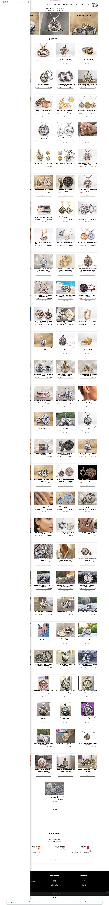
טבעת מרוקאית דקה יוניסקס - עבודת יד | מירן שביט (65, 638)
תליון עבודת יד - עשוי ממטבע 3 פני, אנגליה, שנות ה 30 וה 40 (43, 322)
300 (59, 61)
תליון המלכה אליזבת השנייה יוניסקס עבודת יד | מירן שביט (66, 770)
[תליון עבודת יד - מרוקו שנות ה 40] (87, 136)
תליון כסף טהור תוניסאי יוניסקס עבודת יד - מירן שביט (65, 717)
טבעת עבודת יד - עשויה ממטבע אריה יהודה (65, 84)
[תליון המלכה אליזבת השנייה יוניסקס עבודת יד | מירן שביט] (66, 768)
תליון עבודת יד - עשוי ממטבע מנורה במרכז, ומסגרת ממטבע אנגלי (88, 269)
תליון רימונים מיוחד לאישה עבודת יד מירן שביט (88, 559)
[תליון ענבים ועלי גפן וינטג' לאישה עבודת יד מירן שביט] (65, 610)
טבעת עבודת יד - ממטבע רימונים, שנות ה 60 (87, 322)
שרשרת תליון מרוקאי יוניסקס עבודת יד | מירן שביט (87, 770)
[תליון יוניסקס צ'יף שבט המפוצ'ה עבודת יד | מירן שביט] (43, 662)
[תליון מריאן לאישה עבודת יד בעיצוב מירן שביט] (88, 742)
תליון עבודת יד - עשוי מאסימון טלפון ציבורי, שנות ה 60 (43, 269)
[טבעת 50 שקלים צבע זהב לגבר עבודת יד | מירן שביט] (43, 742)
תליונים (71, 4)
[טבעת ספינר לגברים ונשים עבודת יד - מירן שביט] (43, 452)
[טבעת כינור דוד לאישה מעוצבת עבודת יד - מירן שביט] (87, 373)
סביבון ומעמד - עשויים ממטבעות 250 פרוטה (43, 375)
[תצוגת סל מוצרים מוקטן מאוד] (5, 2)
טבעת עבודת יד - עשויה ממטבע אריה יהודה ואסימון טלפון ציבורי (43, 427)
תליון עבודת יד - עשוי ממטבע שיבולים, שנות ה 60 (87, 243)
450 (49, 113)
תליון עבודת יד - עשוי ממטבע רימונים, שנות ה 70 (87, 84)
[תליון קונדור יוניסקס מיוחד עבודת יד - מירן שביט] (65, 663)
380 (93, 140)
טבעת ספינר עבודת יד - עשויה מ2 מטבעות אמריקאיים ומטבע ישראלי (43, 216)
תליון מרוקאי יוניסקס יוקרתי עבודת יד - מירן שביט (43, 717)
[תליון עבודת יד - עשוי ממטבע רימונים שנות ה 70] (43, 346)
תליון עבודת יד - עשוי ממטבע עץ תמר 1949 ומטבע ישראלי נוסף (65, 58)
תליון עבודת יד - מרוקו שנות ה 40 (87, 137)
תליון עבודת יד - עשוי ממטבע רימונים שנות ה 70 (43, 348)
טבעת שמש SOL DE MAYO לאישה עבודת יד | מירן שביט (43, 770)
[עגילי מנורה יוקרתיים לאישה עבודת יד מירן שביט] (43, 557)
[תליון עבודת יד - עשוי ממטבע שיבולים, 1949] (87, 505)
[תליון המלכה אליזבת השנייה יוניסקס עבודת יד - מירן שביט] (87, 689)
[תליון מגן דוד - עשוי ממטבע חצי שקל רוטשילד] (87, 294)
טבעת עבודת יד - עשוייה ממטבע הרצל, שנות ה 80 (65, 454)
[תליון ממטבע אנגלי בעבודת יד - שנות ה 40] (65, 346)
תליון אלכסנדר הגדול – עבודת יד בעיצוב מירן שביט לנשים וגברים (65, 480)
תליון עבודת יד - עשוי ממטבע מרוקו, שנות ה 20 (87, 427)
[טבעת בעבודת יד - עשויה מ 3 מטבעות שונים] (43, 505)
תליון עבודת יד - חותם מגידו (43, 58)
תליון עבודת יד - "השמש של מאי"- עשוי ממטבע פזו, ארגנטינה (65, 269)
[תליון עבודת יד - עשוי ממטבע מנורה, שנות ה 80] (43, 188)
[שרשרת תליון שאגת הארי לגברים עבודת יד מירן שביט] (59, 819)
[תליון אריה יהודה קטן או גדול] (65, 136)
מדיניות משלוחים (54, 883)
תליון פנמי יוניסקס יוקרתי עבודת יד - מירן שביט (87, 717)
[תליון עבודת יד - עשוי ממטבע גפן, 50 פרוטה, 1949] (87, 162)
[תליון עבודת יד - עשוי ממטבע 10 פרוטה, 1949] (87, 584)
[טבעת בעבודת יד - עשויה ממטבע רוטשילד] (65, 188)
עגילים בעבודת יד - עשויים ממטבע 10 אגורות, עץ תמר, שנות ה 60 (87, 401)
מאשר (11, 902)
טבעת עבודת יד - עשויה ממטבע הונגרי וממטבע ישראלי (87, 348)
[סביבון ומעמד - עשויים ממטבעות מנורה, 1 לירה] (65, 426)
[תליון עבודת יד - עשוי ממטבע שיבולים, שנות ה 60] (87, 241)
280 (81, 87)
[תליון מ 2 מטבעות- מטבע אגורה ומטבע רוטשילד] (43, 136)
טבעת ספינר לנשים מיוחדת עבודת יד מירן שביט (87, 638)
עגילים (77, 4)
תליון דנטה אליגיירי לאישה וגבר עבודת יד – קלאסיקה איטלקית (65, 691)
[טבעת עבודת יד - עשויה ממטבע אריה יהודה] (65, 83)
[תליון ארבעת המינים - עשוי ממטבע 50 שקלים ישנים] (87, 109)
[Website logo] (95, 4)
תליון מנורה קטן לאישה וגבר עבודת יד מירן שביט (87, 612)
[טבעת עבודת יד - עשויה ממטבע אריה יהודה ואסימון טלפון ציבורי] (43, 426)
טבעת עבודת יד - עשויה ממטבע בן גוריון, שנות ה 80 (65, 585)
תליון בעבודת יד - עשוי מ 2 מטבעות (43, 611)
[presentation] (107, 822)
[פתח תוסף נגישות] (107, 892)
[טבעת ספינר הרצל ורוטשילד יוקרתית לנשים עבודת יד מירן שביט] (65, 294)
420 (37, 113)
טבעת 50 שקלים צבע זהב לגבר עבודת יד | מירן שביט (43, 744)
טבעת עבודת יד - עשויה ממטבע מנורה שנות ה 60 (42, 828)
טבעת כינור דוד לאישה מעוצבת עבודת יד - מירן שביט (87, 375)
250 (37, 351)
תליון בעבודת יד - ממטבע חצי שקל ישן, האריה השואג (87, 454)
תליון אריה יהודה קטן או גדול (65, 137)
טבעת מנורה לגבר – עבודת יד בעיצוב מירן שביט (43, 480)
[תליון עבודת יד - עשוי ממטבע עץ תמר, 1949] (65, 505)
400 (49, 403)
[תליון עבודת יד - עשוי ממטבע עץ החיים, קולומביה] (65, 320)
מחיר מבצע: (84, 61)
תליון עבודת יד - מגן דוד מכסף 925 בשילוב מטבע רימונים (65, 559)
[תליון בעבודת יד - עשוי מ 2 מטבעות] (43, 610)
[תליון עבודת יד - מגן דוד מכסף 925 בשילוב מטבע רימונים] (65, 557)
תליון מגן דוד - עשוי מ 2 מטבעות (43, 163)
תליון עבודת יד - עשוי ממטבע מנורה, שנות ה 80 (43, 190)
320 (71, 61)
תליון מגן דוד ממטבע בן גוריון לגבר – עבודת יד (87, 480)
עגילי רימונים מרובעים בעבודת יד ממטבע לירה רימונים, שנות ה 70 (43, 243)
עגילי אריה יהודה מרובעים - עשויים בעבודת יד (65, 216)
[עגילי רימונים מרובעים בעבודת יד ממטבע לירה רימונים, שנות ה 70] (43, 241)
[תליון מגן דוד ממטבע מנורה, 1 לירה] (87, 215)
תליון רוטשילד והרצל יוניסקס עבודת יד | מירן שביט (65, 744)
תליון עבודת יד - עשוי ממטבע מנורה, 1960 (87, 190)
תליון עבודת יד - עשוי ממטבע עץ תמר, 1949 (65, 506)
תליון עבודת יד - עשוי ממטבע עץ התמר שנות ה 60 (43, 295)
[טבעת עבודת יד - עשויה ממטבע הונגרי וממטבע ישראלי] (87, 346)
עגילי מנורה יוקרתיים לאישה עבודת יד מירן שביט (43, 559)
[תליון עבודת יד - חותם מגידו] (43, 56)
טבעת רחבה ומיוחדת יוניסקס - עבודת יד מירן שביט (43, 638)
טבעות (82, 4)
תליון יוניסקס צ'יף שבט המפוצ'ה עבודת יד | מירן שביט (43, 665)
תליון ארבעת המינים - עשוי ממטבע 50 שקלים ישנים (87, 111)
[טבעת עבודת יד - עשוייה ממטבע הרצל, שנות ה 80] (65, 452)
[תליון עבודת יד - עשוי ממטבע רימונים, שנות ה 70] (87, 83)
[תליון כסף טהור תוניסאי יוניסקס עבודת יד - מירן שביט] (65, 716)
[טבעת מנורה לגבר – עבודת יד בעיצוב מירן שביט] (43, 478)
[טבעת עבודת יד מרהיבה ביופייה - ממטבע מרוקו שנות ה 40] (43, 109)
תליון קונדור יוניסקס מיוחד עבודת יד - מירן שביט (65, 665)
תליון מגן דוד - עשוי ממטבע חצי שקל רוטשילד (87, 295)
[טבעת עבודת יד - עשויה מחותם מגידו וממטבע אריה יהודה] (87, 56)
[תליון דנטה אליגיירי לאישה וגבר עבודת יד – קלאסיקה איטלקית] (65, 689)
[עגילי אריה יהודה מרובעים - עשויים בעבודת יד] (65, 215)
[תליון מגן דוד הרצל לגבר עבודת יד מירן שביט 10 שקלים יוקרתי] (65, 531)
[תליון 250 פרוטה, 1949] (43, 83)
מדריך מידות (49, 4)
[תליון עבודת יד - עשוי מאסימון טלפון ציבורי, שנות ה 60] (43, 267)
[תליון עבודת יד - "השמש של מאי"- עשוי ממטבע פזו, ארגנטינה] (65, 267)
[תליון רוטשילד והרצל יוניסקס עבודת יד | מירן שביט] (65, 742)
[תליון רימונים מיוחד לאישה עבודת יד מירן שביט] (87, 557)
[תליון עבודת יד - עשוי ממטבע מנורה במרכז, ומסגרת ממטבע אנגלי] (87, 267)
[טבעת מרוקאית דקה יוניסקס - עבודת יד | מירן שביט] (65, 636)
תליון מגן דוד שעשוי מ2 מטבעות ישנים (65, 163)
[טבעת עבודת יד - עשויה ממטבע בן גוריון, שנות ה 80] (65, 584)
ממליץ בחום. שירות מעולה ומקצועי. (83, 851)
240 (71, 219)
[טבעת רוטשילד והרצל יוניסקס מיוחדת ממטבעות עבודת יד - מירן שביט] (43, 399)
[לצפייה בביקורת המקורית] (82, 847)
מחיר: (95, 61)
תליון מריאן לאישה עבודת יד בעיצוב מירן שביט (88, 744)
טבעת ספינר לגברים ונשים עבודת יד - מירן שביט (43, 454)
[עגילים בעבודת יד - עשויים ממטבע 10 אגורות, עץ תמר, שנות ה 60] (87, 399)
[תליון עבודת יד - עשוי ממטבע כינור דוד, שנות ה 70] (65, 109)
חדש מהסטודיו (57, 4)
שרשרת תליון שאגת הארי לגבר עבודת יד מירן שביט (54, 796)
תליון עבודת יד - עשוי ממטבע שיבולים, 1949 (87, 506)
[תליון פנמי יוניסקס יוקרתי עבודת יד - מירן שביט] (87, 716)
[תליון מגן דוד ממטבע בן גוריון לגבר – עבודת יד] (87, 478)
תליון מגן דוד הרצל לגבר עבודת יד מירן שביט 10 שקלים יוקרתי (65, 533)
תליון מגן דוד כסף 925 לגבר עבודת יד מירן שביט (43, 585)
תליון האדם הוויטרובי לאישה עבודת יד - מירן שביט (43, 691)
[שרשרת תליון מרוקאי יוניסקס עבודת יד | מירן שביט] (87, 768)
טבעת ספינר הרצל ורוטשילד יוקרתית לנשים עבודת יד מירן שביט (65, 295)
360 (93, 61)
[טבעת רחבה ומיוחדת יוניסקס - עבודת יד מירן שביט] (43, 636)
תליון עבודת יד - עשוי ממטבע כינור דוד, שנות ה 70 (65, 111)
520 (37, 219)
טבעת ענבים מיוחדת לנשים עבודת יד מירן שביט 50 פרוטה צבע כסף (87, 533)
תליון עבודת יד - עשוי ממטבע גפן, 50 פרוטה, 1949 (87, 164)
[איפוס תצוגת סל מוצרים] (3, 2)
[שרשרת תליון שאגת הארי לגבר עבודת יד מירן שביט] (54, 795)
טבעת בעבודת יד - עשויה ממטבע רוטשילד (65, 190)
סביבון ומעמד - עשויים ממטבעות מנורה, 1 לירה (65, 427)
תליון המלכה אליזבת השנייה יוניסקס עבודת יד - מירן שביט (88, 691)
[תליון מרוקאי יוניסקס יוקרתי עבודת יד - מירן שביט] (43, 716)
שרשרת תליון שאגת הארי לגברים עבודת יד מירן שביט (59, 828)
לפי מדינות (65, 4)
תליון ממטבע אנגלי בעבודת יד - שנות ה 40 (65, 348)
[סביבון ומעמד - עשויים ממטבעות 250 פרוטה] (43, 373)
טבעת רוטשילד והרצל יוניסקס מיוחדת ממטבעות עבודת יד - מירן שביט (43, 401)
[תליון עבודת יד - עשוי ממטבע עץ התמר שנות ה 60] (43, 294)
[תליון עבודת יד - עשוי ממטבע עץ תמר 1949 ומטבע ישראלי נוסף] (65, 56)
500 (49, 456)
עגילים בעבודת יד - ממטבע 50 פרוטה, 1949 (43, 533)
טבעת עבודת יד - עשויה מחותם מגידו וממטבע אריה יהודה (87, 58)
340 (81, 61)
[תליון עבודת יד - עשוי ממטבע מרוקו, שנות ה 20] (87, 426)
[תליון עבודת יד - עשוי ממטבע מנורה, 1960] (87, 188)
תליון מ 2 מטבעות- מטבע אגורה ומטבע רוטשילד (43, 137)
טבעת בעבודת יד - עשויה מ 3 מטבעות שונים (43, 506)
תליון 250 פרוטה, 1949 (43, 84)
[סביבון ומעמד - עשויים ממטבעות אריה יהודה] (65, 399)
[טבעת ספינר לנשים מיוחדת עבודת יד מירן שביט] (87, 636)
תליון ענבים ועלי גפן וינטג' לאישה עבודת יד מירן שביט (65, 612)
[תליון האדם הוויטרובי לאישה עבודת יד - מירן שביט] (43, 689)
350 (81, 140)
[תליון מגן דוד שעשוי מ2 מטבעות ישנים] (65, 162)
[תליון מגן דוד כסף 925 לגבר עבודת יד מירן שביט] (43, 584)
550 (49, 219)
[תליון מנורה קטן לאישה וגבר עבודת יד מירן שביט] (87, 610)
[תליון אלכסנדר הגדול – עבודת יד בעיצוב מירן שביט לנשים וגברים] (65, 478)
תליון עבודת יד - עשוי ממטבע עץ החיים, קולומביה (65, 322)
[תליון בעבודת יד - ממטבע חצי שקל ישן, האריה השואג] (87, 452)
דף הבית (88, 4)
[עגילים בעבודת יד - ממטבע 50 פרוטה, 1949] (43, 531)
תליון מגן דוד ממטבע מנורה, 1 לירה (87, 216)
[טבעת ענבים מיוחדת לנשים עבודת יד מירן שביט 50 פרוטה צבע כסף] (87, 531)
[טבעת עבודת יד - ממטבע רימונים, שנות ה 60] (87, 320)
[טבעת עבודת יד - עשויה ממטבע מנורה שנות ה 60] (43, 819)
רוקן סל (21, 2)
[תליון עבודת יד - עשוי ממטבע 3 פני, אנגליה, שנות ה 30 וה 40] (43, 320)
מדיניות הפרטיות (98, 902)
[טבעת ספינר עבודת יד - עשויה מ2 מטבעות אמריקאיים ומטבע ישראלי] (43, 215)
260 (59, 87)
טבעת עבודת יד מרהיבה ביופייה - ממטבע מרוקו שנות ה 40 (43, 111)
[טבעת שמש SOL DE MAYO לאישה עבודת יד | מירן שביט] (43, 768)
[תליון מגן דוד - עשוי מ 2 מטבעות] (43, 162)
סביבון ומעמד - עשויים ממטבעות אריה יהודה (65, 401)
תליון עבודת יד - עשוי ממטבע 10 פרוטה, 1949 (87, 585)
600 (71, 298)
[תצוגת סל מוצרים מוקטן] (7, 2)
